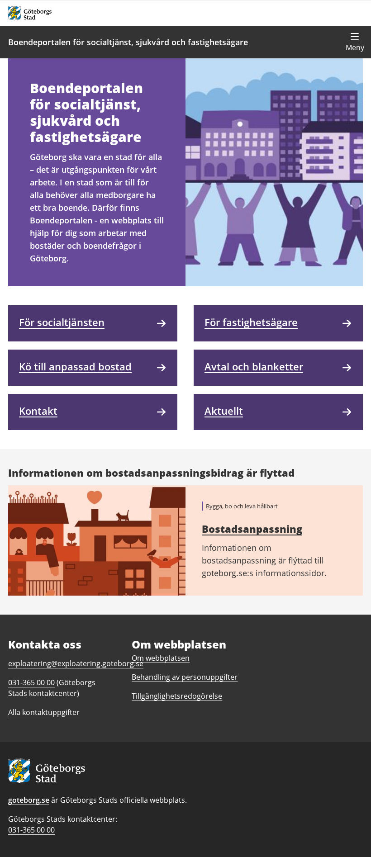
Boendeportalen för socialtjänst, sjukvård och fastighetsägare (128, 42)
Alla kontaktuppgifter (44, 712)
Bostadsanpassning (252, 528)
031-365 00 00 (31, 830)
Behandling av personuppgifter (185, 677)
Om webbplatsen (161, 658)
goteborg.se (28, 800)
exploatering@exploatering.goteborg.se (75, 663)
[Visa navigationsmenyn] (354, 42)
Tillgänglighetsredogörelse (177, 696)
